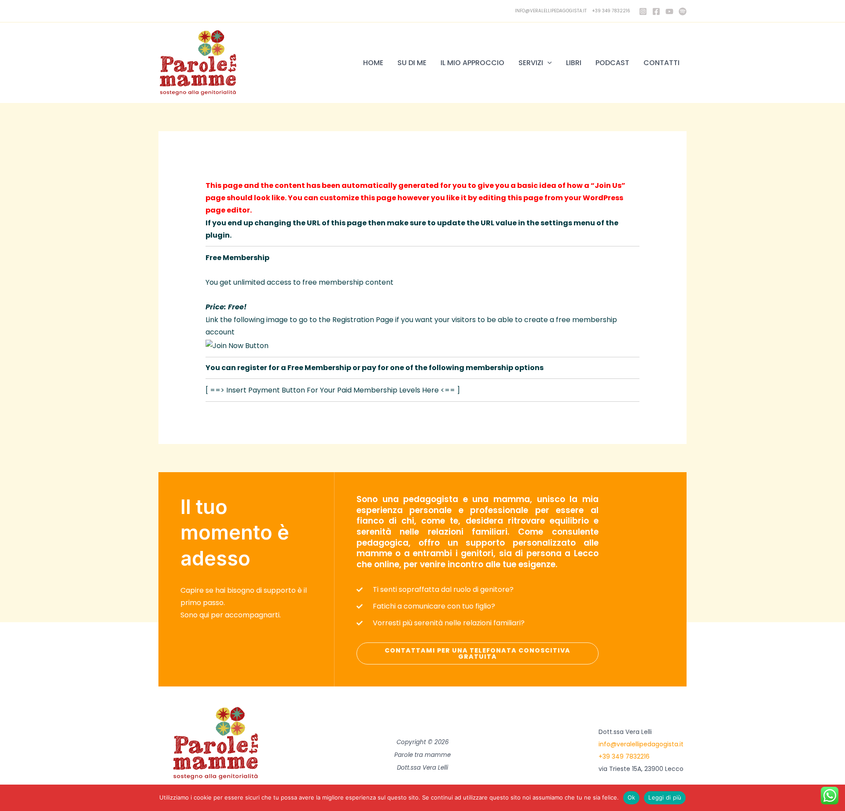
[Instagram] (643, 11)
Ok (632, 797)
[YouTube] (669, 11)
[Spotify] (683, 11)
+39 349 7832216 (611, 10)
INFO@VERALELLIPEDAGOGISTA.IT (551, 10)
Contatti (661, 63)
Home (373, 63)
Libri (573, 63)
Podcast (612, 63)
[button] (547, 63)
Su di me (411, 63)
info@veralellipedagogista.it (641, 744)
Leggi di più (664, 797)
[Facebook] (656, 11)
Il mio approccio (472, 63)
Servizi (530, 63)
